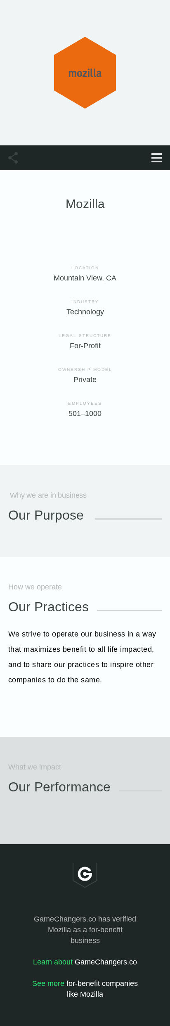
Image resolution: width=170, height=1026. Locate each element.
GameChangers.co (85, 962)
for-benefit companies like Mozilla (85, 988)
